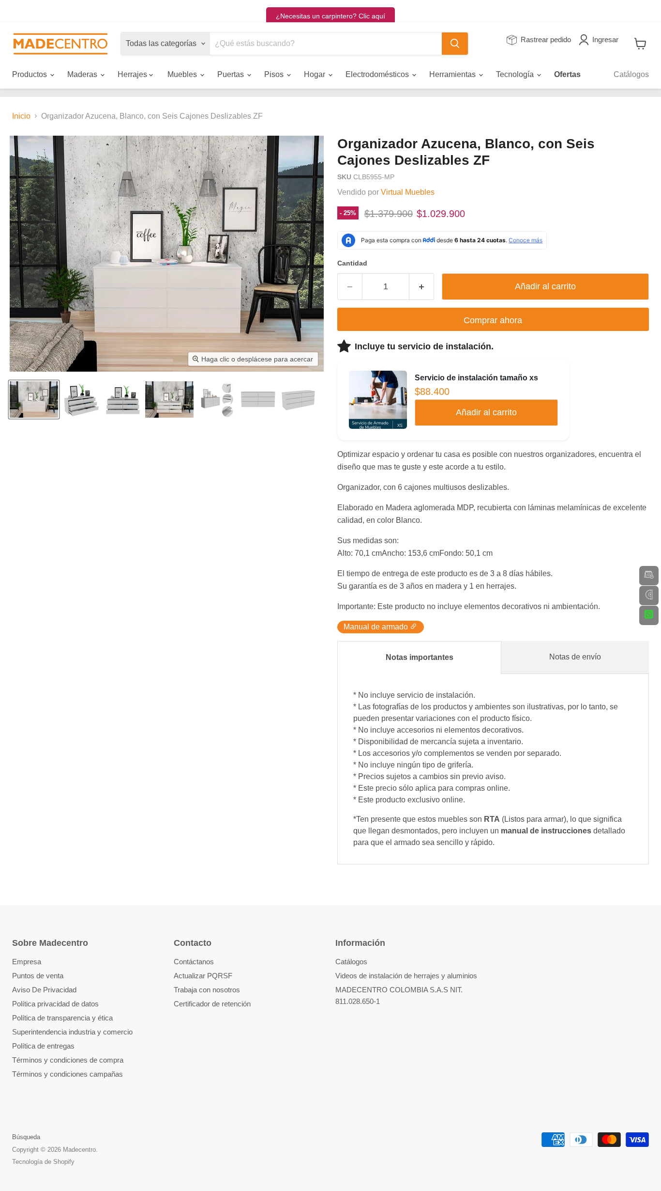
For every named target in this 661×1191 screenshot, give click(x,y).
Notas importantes (419, 657)
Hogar (315, 74)
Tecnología (516, 74)
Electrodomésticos (378, 74)
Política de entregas (43, 1046)
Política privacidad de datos (55, 1004)
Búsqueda (26, 1137)
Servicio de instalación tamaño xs (476, 378)
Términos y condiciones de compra (67, 1060)
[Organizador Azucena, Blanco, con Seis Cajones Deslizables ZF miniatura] (34, 399)
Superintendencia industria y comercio (72, 1032)
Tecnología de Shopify (43, 1161)
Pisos (274, 74)
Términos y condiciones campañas (67, 1074)
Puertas (231, 74)
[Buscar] (455, 43)
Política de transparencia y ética (62, 1018)
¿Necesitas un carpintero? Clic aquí (330, 16)
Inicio (21, 116)
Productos (30, 74)
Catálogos (631, 74)
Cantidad (352, 263)
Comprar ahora (493, 320)
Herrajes (133, 74)
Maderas (83, 74)
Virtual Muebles (408, 192)
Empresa (26, 961)
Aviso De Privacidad (44, 990)
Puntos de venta (37, 976)
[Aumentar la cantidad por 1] (421, 286)
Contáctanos (194, 961)
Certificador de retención (212, 1004)
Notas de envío (575, 657)
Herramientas (453, 74)
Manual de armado (377, 627)
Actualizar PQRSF (203, 976)
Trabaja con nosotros (207, 990)
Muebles (183, 74)
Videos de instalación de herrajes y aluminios (406, 976)
